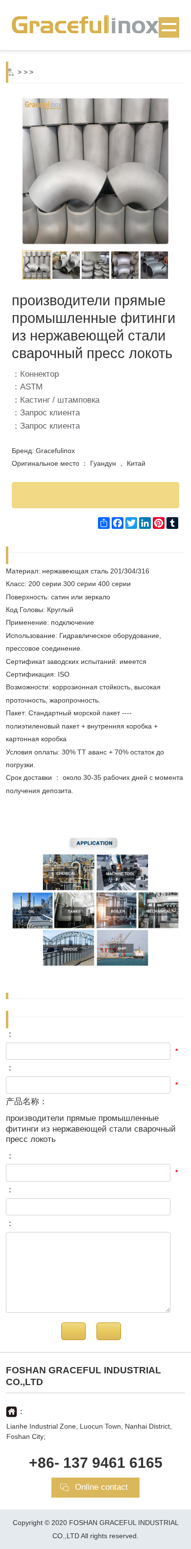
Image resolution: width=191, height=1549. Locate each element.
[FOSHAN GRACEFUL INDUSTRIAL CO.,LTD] (95, 24)
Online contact (101, 1487)
